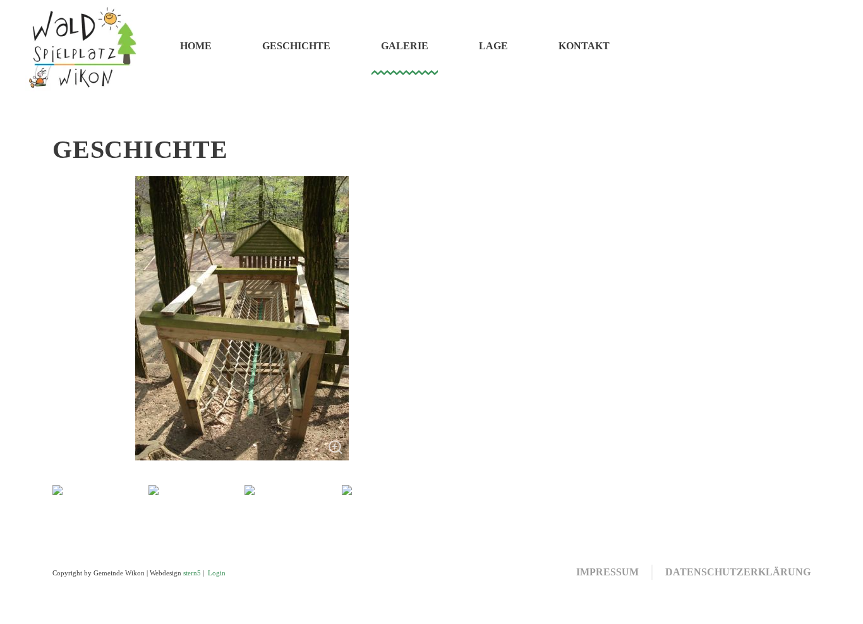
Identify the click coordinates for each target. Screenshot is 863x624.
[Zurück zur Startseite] (82, 46)
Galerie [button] (404, 45)
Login (217, 573)
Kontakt (584, 45)
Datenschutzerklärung (738, 572)
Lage (493, 45)
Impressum (607, 572)
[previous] (76, 492)
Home (196, 45)
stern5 (192, 573)
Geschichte (296, 45)
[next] (408, 492)
